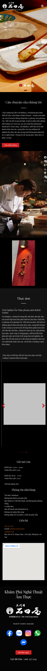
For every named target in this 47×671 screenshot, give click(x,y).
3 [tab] (23, 452)
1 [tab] (18, 452)
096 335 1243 (8, 526)
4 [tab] (26, 452)
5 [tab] (28, 452)
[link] (23, 46)
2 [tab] (21, 452)
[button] (42, 6)
